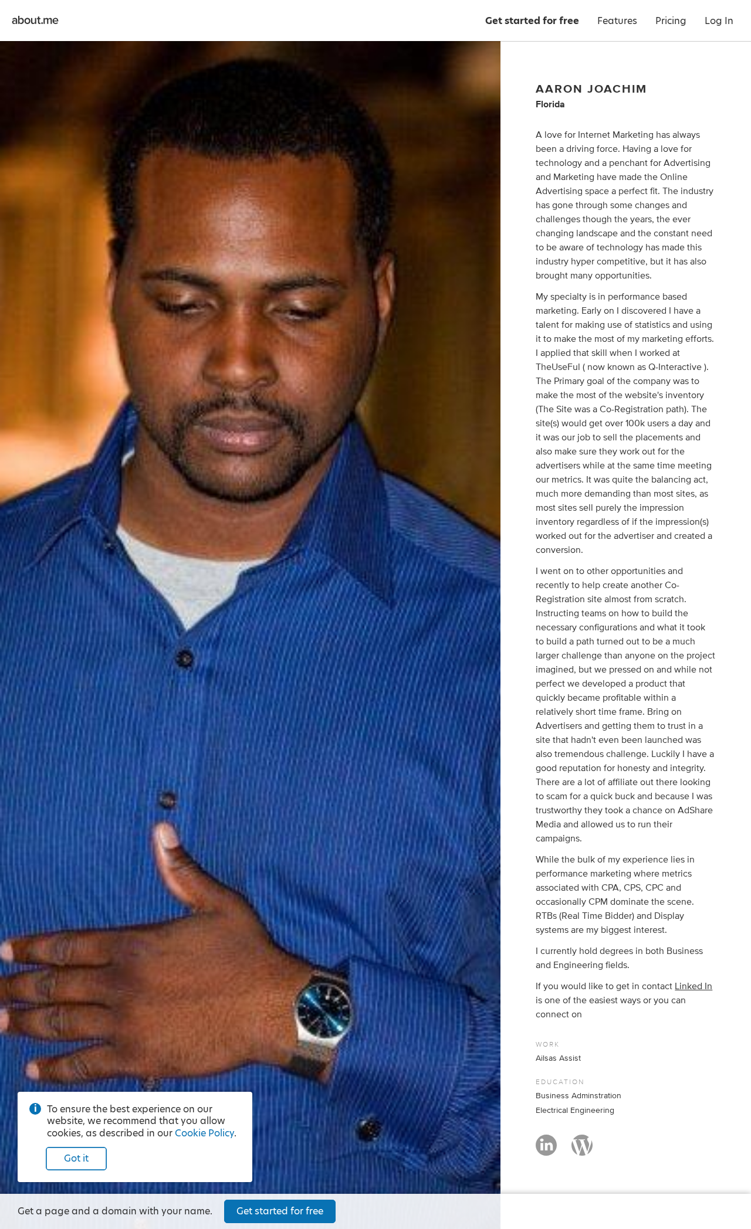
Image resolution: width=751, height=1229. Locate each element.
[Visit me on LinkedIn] (546, 1150)
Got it (76, 1158)
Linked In (693, 986)
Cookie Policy (204, 1133)
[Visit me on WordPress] (582, 1150)
